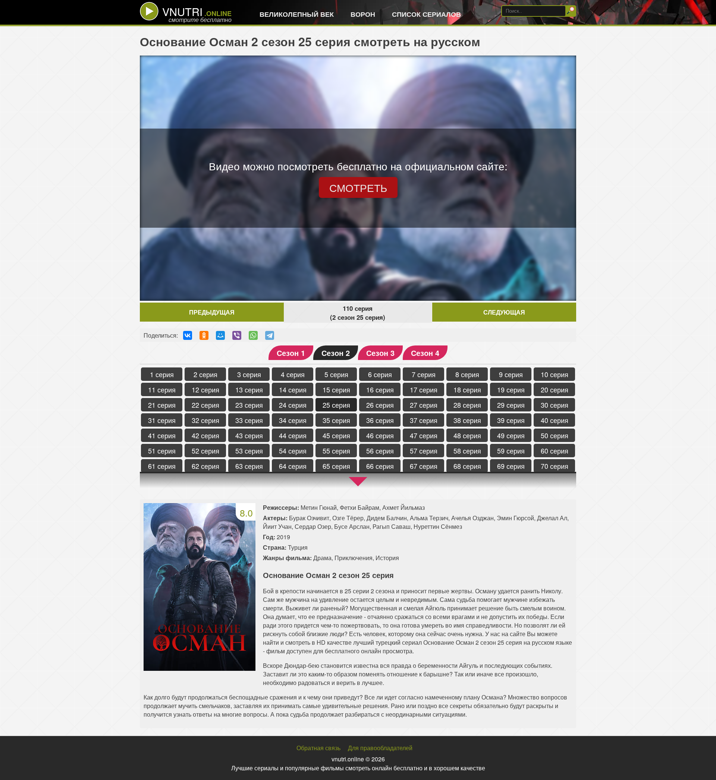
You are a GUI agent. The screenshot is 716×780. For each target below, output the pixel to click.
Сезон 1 (291, 352)
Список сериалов (426, 14)
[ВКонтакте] (187, 335)
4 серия (293, 374)
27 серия (423, 405)
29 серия (511, 405)
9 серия (511, 374)
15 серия (336, 389)
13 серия (249, 389)
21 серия (162, 405)
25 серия (336, 405)
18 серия (467, 389)
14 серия (293, 389)
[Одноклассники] (204, 335)
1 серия (162, 374)
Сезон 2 (335, 352)
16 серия (380, 389)
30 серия (554, 405)
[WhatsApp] (253, 335)
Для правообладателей (380, 747)
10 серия (554, 374)
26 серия (380, 405)
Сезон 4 (425, 352)
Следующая (504, 312)
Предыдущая (212, 312)
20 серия (554, 389)
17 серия (423, 389)
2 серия (205, 374)
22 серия (205, 405)
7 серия (424, 374)
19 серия (511, 389)
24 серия (293, 405)
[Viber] (236, 335)
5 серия (336, 374)
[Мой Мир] (220, 335)
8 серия (467, 374)
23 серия (249, 405)
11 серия (162, 389)
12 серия (205, 389)
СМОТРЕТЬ (358, 187)
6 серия (380, 374)
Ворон (363, 14)
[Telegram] (269, 335)
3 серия (249, 374)
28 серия (467, 405)
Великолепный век (297, 14)
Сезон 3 (380, 352)
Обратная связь (318, 747)
